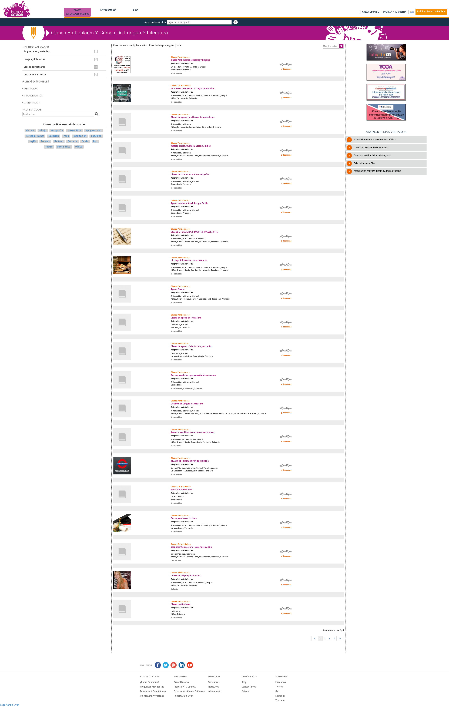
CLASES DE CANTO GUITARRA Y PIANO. (368, 148)
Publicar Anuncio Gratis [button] (430, 12)
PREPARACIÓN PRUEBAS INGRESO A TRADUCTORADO (375, 171)
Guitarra (72, 141)
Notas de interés (135, 14)
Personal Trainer (35, 136)
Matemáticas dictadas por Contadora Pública (372, 140)
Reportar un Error (183, 696)
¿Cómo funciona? (149, 682)
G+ (276, 691)
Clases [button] (77, 12)
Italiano (58, 141)
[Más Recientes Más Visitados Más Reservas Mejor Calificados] (333, 46)
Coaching (96, 136)
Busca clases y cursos (77, 14)
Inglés (33, 141)
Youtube (279, 700)
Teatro (48, 147)
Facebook (280, 682)
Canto (85, 141)
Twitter (279, 687)
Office (78, 147)
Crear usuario (370, 12)
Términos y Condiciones (153, 691)
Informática (63, 147)
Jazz (95, 141)
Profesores (214, 682)
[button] (412, 12)
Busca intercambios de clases (108, 14)
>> (340, 638)
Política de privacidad (152, 696)
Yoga (66, 136)
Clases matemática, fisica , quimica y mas (370, 155)
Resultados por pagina (162, 45)
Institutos (213, 687)
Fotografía (57, 131)
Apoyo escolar (93, 131)
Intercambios (108, 12)
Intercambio (214, 691)
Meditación (80, 136)
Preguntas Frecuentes (152, 687)
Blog (135, 12)
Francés (45, 141)
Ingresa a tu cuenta (394, 12)
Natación (54, 136)
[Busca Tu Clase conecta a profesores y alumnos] (17, 9)
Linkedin (280, 696)
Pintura (30, 131)
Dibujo (42, 131)
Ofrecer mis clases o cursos (189, 691)
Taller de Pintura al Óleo (362, 163)
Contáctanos (249, 687)
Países (245, 691)
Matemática (74, 131)
